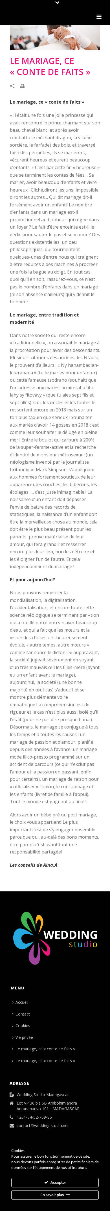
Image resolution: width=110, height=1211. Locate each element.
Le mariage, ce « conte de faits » (45, 1048)
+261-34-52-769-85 (34, 1117)
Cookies (23, 1025)
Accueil (22, 1002)
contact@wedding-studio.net (43, 1125)
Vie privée (24, 1037)
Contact (23, 1014)
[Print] (25, 85)
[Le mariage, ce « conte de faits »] (55, 37)
